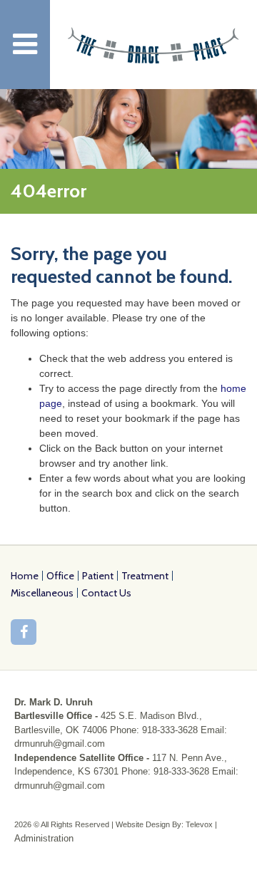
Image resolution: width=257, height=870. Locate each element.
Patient (98, 575)
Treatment (144, 575)
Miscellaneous (42, 592)
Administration (44, 838)
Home (25, 575)
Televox (199, 824)
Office (60, 575)
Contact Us (106, 592)
